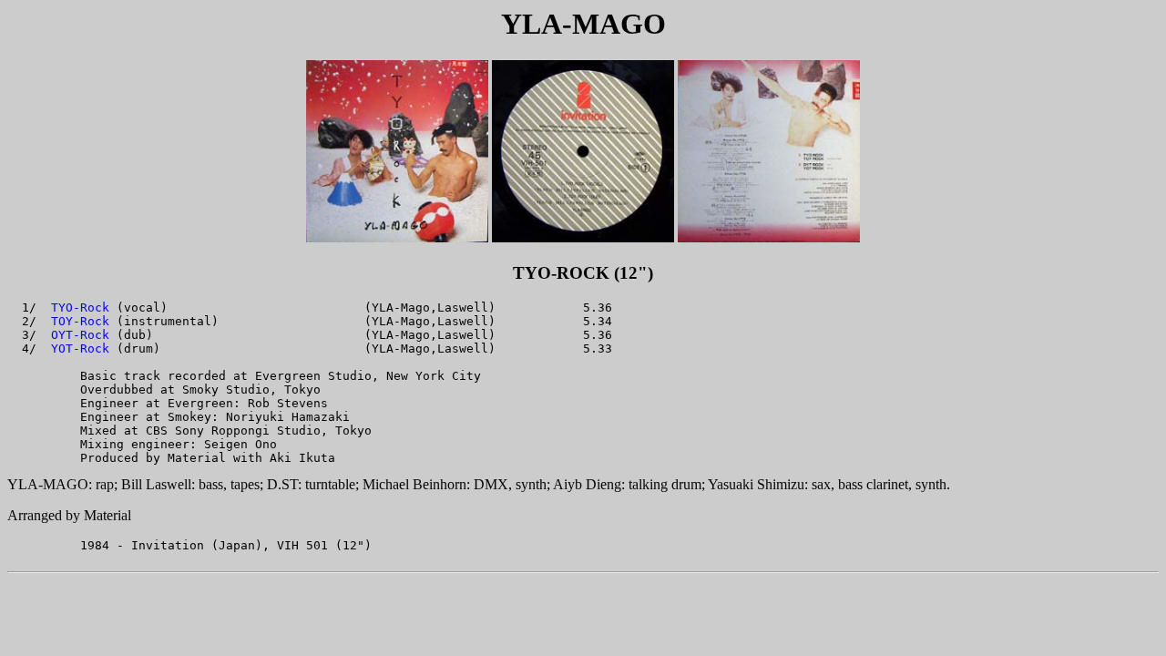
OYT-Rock (80, 335)
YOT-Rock (80, 348)
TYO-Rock (80, 307)
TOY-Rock (80, 321)
